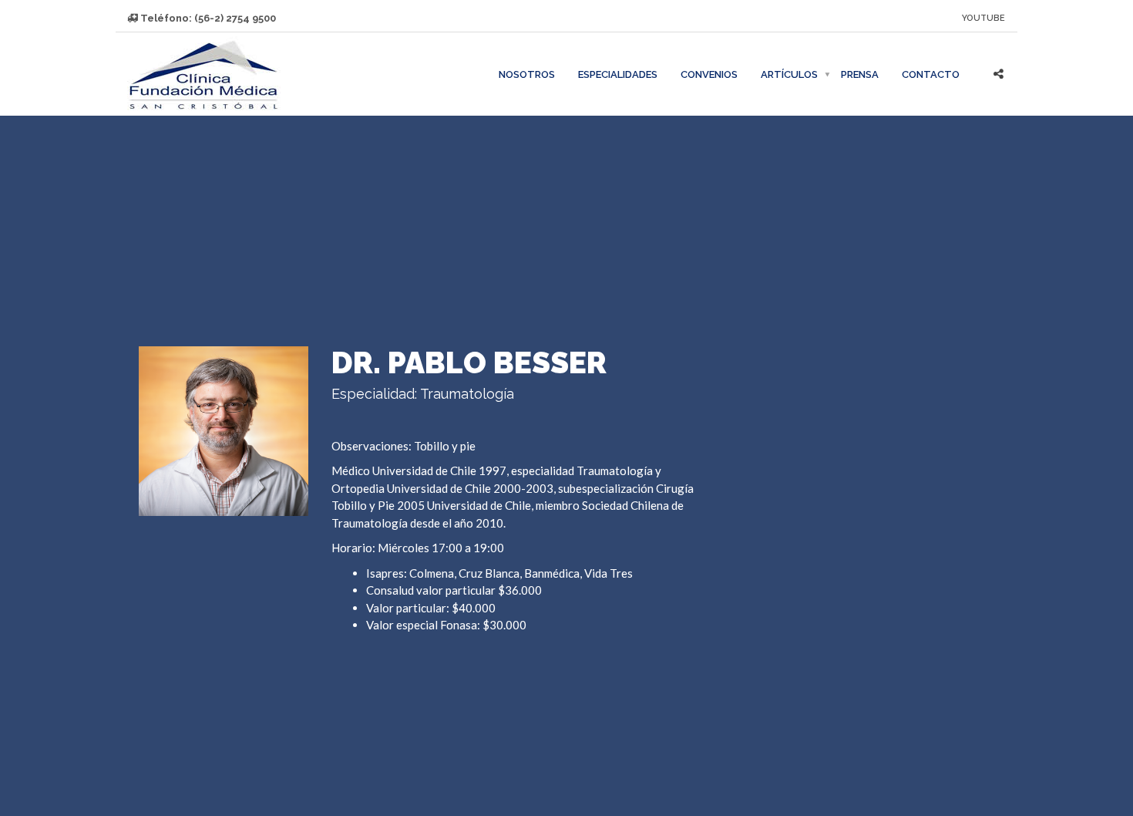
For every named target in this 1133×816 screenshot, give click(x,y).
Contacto (931, 74)
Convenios (709, 74)
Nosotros (527, 74)
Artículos (789, 74)
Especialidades (617, 74)
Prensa (860, 74)
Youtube (983, 18)
